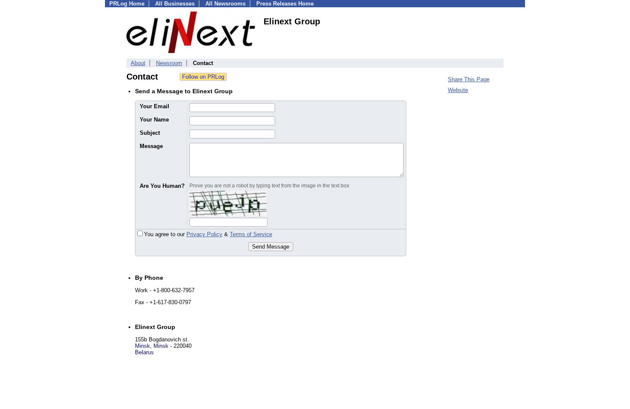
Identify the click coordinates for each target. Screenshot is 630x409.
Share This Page (468, 79)
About (138, 63)
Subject (150, 133)
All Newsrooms (225, 3)
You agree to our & (208, 234)
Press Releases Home (285, 3)
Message (151, 146)
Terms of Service (251, 234)
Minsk (142, 346)
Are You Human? (162, 186)
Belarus (144, 352)
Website (458, 90)
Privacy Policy (204, 234)
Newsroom (169, 63)
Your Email (154, 106)
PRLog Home (126, 3)
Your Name (154, 119)
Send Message (270, 246)
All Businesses (175, 3)
